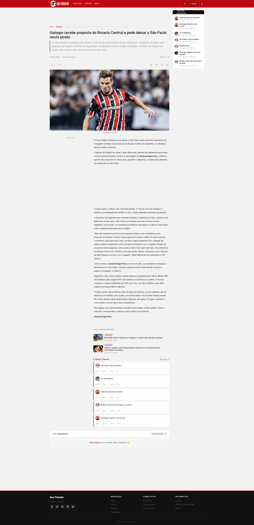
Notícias (114, 508)
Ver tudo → (197, 12)
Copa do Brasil (149, 508)
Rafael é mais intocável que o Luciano (116, 405)
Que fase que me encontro (112, 392)
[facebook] (52, 507)
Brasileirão (147, 500)
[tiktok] (73, 507)
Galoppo (59, 27)
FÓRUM (88, 3)
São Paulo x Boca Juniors (111, 365)
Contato (178, 500)
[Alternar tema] (202, 3)
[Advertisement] (109, 17)
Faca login (94, 442)
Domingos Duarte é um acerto (113, 418)
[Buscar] (184, 3)
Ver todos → (164, 359)
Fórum (113, 504)
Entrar (194, 4)
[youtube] (68, 507)
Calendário (115, 512)
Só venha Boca (107, 378)
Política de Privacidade (184, 504)
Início (113, 500)
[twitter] (57, 507)
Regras (178, 508)
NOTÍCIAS (77, 3)
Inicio (52, 27)
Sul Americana (149, 504)
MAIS (97, 3)
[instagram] (62, 507)
